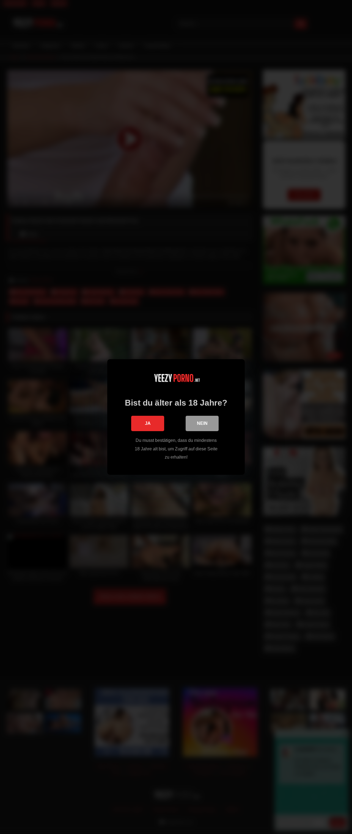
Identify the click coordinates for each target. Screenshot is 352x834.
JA (148, 423)
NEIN (202, 423)
